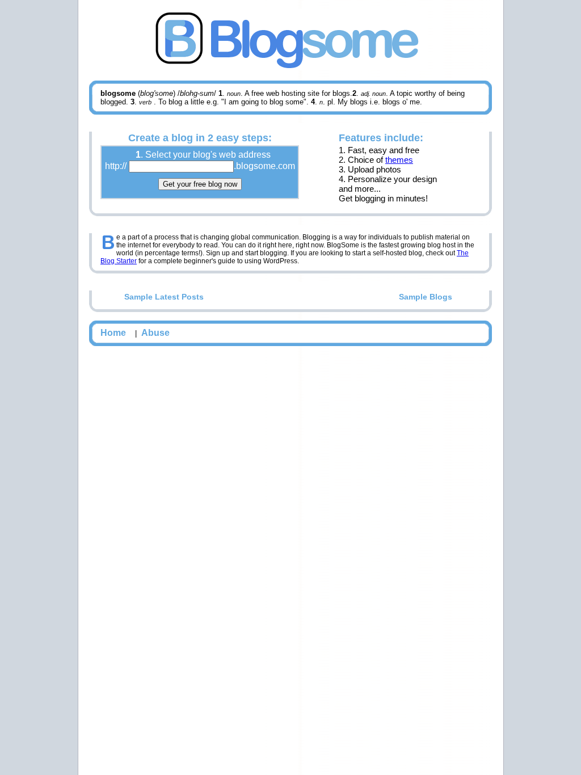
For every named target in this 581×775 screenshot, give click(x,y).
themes (399, 160)
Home (113, 333)
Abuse (155, 333)
